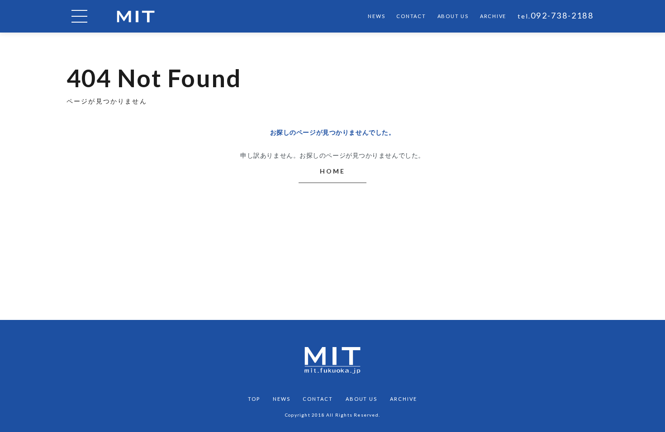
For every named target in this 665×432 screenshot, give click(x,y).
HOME (332, 171)
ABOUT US (453, 16)
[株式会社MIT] (136, 16)
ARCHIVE (493, 16)
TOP (254, 399)
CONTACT (411, 16)
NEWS (376, 16)
